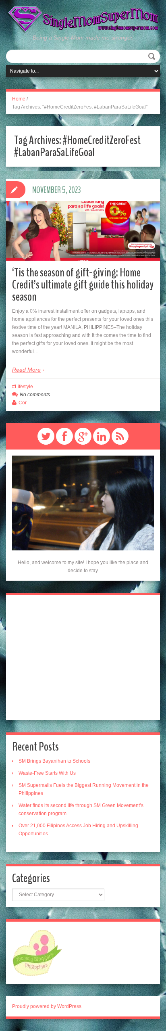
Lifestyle (24, 386)
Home (18, 99)
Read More (26, 369)
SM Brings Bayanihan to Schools (54, 761)
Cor (23, 403)
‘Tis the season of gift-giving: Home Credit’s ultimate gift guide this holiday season (83, 284)
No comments (35, 394)
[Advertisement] (83, 657)
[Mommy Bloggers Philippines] (37, 952)
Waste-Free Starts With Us (47, 773)
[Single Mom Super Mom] (83, 19)
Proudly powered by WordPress (46, 1006)
